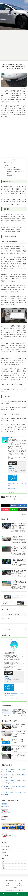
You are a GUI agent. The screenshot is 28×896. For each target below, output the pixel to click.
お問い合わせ (20, 885)
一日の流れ (6, 165)
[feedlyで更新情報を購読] (11, 492)
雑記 (4, 496)
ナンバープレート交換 (11, 167)
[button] (22, 509)
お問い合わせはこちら (13, 488)
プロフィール (14, 887)
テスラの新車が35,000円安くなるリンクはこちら (12, 477)
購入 (8, 883)
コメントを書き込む (14, 614)
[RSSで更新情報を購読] (13, 492)
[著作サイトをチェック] (9, 492)
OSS (8, 496)
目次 (12, 159)
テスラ (12, 496)
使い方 (7, 885)
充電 (20, 883)
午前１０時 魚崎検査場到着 (13, 169)
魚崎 (21, 499)
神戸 (17, 499)
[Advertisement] (14, 46)
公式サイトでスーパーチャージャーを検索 (14, 693)
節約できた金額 (8, 162)
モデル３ (4, 499)
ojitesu (10, 437)
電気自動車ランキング (6, 819)
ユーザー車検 (9, 175)
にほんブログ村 (5, 806)
